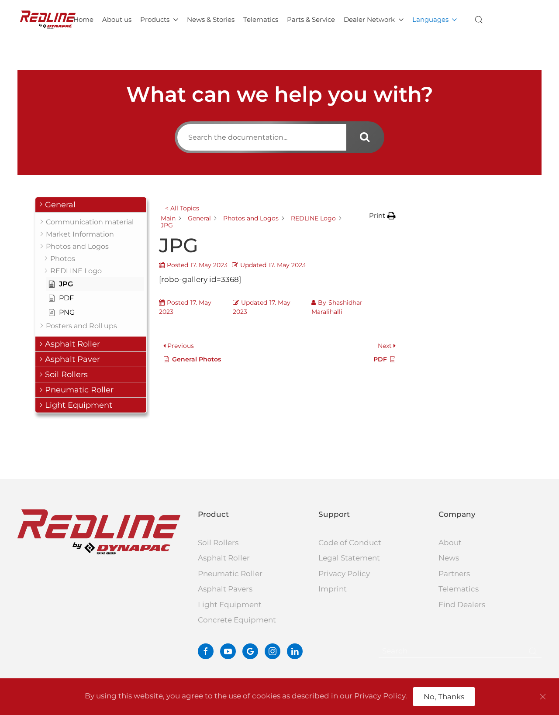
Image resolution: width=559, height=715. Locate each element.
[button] (479, 19)
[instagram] (272, 651)
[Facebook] (206, 651)
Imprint (332, 588)
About (450, 542)
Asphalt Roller (224, 557)
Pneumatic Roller (230, 573)
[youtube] (228, 651)
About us (116, 19)
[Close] (543, 697)
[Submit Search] (533, 651)
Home (83, 19)
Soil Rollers (218, 542)
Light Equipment (230, 604)
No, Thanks (444, 696)
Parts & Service (311, 19)
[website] (250, 651)
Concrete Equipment (237, 619)
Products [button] (154, 19)
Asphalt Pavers (225, 588)
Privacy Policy (344, 573)
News (448, 557)
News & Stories (211, 19)
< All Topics (182, 208)
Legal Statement (349, 557)
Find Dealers (461, 604)
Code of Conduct (349, 542)
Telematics (260, 19)
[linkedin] (295, 651)
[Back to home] (47, 19)
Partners (454, 573)
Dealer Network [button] (369, 19)
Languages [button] (430, 19)
